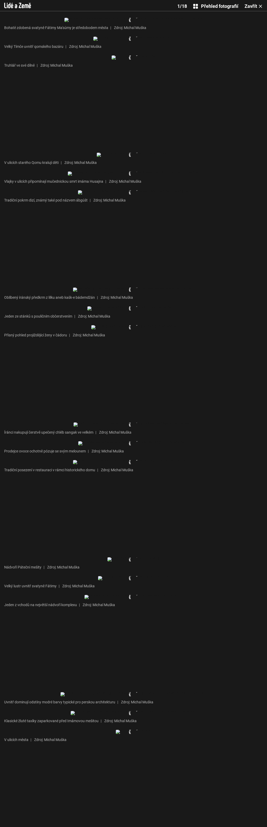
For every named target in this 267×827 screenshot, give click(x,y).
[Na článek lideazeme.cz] (17, 5)
